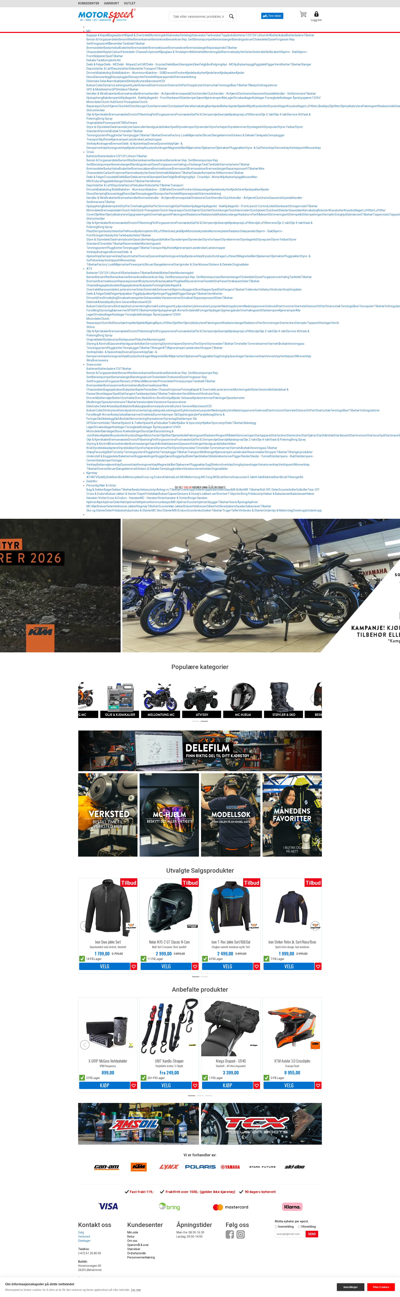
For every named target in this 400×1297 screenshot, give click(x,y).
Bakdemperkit (112, 97)
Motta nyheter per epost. (292, 1221)
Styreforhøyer (218, 127)
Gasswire (258, 93)
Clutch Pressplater (127, 102)
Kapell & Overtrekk (137, 35)
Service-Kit (295, 114)
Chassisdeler (94, 52)
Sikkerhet (213, 506)
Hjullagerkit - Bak (132, 97)
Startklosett (342, 435)
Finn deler (275, 16)
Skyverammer (194, 281)
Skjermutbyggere (182, 289)
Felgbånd (206, 64)
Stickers (129, 181)
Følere (187, 106)
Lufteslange (194, 164)
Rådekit (232, 435)
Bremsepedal (182, 93)
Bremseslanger (196, 47)
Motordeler (93, 102)
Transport (150, 68)
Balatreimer (126, 456)
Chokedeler (260, 39)
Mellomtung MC (195, 477)
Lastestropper (152, 139)
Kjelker (207, 423)
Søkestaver (252, 506)
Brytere (142, 81)
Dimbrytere (110, 410)
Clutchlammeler (156, 106)
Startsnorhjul (375, 435)
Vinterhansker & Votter (173, 498)
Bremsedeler (95, 47)
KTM (122, 122)
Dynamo (108, 85)
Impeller (131, 323)
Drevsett (170, 72)
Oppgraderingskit (139, 214)
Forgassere (99, 43)
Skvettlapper (202, 289)
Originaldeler (94, 122)
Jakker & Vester (126, 493)
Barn (115, 477)
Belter (165, 272)
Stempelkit (296, 214)
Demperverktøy (111, 256)
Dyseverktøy (165, 143)
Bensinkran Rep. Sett (180, 39)
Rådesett (263, 214)
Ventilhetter (282, 64)
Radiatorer (194, 214)
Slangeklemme (221, 135)
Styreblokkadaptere (105, 448)
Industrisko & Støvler (138, 510)
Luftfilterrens (251, 114)
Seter (248, 52)
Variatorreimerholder (197, 468)
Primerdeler (166, 381)
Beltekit (156, 272)
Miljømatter (194, 135)
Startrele (300, 306)
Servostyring (153, 343)
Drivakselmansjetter (130, 298)
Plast (89, 231)
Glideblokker (217, 456)
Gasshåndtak (158, 443)
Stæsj (90, 452)
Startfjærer (309, 435)
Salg (81, 1232)
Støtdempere (270, 310)
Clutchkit (123, 106)
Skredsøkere (227, 506)
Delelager (84, 1240)
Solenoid (144, 85)
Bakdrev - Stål (155, 72)
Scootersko (194, 510)
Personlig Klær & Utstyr (101, 485)
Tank (99, 60)
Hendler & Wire (96, 93)
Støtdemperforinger (108, 460)
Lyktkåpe (180, 231)
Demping (100, 193)
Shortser (222, 493)
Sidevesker (198, 35)
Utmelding (308, 1226)
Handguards (154, 127)
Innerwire (299, 93)
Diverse (166, 135)
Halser (310, 493)
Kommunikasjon (160, 502)
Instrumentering (136, 306)
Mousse (247, 177)
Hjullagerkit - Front (155, 97)
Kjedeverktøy (135, 147)
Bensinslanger (222, 39)
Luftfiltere (135, 381)
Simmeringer (271, 323)
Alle (223, 97)
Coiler (99, 85)
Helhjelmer (143, 502)
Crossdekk (111, 177)
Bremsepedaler (111, 210)
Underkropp (314, 510)
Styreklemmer (237, 127)
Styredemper (185, 127)
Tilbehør (309, 35)
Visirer (233, 502)
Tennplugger (130, 135)
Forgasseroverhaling (172, 164)
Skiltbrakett (272, 52)
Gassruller (139, 127)
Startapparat (262, 435)
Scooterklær (166, 506)
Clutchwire (245, 93)
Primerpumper (183, 381)
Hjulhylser (240, 64)
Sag (216, 356)
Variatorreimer (171, 298)
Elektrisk (92, 302)
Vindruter (276, 289)
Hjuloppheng (94, 97)
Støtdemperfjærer (193, 97)
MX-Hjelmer (179, 502)
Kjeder (240, 72)
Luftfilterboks (166, 231)
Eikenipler (155, 177)
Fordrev (181, 72)
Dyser (272, 39)
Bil (301, 477)
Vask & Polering (280, 439)
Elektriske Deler (96, 81)
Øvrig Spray (104, 118)
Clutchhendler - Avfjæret (239, 197)
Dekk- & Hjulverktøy (134, 143)
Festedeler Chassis (133, 52)
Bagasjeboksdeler (108, 285)
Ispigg (250, 64)
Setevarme (164, 289)
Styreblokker (126, 448)
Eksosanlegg (102, 77)
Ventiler (100, 110)
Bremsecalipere (141, 168)
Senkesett (174, 97)
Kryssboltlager (277, 106)
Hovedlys (133, 231)
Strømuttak (210, 85)
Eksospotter (136, 77)
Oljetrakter (222, 147)
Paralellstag (206, 414)
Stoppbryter (195, 85)
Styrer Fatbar (286, 127)
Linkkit (272, 206)
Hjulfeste (105, 139)
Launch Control (258, 206)
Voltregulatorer (268, 85)
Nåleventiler (114, 43)
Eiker (196, 64)
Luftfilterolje (251, 222)
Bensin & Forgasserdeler (102, 39)
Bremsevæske (118, 114)
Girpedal (269, 93)
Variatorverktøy (254, 356)
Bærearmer (119, 310)
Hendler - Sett (284, 93)
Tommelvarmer (257, 343)
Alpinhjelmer (105, 502)
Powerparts (111, 122)
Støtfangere (226, 289)
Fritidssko (118, 510)
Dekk (107, 293)
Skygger (212, 502)
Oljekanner (208, 147)
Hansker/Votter (96, 498)
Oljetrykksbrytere (351, 106)
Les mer (136, 1289)
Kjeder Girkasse (182, 398)
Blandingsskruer (242, 39)
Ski (99, 418)
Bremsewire (100, 360)
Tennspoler (366, 306)
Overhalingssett (160, 214)
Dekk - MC (110, 64)
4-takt (259, 477)
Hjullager (196, 206)
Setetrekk (258, 52)
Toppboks (227, 35)
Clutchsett (272, 210)
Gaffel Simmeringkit (162, 206)
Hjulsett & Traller (131, 423)
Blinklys (132, 81)
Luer (213, 493)
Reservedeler (132, 243)
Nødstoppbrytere (233, 306)
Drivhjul (167, 398)
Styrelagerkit (254, 127)
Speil (109, 56)
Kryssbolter (260, 106)
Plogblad (179, 281)
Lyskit (135, 85)
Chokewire (198, 197)
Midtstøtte (197, 52)
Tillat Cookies (381, 1287)
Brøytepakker (165, 281)
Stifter (183, 85)
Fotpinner (152, 52)
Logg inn (316, 20)
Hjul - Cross (197, 177)
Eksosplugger (120, 77)
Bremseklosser (158, 47)
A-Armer (180, 310)
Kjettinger (159, 293)
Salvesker (173, 35)
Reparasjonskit (216, 47)
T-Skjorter (234, 493)
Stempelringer (312, 214)
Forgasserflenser (118, 381)
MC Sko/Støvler (162, 510)
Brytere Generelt (122, 302)
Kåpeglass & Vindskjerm (174, 52)
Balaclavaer (298, 493)
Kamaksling (199, 106)
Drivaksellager (243, 97)
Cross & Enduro (96, 493)
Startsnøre (391, 435)
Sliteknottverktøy (221, 464)
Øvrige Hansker (198, 498)
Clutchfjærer (109, 106)
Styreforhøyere (172, 343)
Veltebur (264, 289)
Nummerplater (219, 231)
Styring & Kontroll (97, 343)
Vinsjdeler (295, 289)
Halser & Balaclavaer (277, 493)
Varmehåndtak (109, 131)
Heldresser (120, 506)
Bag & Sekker (95, 489)
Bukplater (146, 285)
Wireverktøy (313, 147)
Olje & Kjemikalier (97, 114)
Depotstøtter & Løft (99, 68)
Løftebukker (137, 185)
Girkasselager (202, 189)
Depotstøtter (120, 68)
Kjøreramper (213, 97)
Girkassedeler (153, 298)
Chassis (91, 285)
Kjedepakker (228, 72)
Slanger (306, 64)
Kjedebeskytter (196, 72)
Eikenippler (186, 64)
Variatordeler (145, 402)
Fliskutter (141, 339)
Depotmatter (130, 256)
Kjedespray (236, 114)
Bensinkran (158, 39)
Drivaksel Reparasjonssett (198, 298)
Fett (154, 114)
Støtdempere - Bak (282, 456)
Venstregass (296, 343)
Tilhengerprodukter (300, 452)
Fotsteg (157, 285)
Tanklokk (128, 43)
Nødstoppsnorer (254, 306)
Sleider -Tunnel (260, 456)
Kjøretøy (91, 473)
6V (268, 35)
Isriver (228, 456)
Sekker (116, 489)
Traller (173, 423)
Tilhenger (156, 348)
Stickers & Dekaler (243, 135)
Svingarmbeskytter (106, 235)
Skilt (109, 452)
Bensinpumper (203, 39)
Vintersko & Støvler (251, 510)
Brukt (122, 477)
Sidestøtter (136, 68)
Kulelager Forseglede (266, 97)
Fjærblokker (201, 456)
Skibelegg (107, 418)
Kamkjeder (231, 106)
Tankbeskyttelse (129, 235)
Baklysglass (140, 406)
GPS (115, 89)
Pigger (270, 64)
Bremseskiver (177, 47)
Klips (250, 106)
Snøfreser (221, 281)
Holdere (123, 89)
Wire (261, 168)
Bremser (116, 143)
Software (131, 122)
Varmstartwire (229, 164)
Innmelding (286, 1226)
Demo (228, 477)
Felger (115, 293)
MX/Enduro (179, 510)
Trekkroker (252, 289)
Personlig (100, 452)
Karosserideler (108, 289)
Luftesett (232, 256)
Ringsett (221, 435)
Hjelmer (91, 502)
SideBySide (105, 477)
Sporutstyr (218, 423)
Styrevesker (215, 343)
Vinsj (285, 289)
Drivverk (91, 72)
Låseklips (323, 106)
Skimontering (138, 418)
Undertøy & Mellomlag (278, 510)
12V (248, 35)
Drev (100, 298)
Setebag (185, 35)
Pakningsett (370, 106)
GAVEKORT (111, 3)
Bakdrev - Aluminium (132, 72)
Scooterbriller (287, 489)
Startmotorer (159, 85)
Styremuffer (190, 343)
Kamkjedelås (215, 106)
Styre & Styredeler (98, 127)
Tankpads (261, 135)
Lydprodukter (183, 306)
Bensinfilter (125, 39)
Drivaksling (110, 298)
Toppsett (313, 323)
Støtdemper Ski (186, 418)
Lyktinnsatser (200, 306)
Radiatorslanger (228, 214)
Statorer (173, 85)
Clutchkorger (137, 106)
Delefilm (91, 481)
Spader (240, 506)
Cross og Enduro (152, 477)
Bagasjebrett (116, 35)
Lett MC (179, 477)
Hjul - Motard (213, 177)
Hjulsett (147, 423)
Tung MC (211, 477)
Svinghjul (340, 214)
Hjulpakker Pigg (129, 293)
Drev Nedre (142, 398)
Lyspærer (306, 97)
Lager (230, 97)
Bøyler (107, 52)
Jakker (205, 493)
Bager (108, 489)
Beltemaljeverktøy (109, 464)
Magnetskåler (177, 147)
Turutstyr (118, 452)
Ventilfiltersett (191, 393)
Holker (166, 127)
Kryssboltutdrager (156, 147)
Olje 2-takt (267, 114)
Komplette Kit (112, 60)
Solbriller (302, 489)
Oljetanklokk (179, 435)
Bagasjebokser (130, 285)
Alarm (111, 81)
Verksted (84, 1236)
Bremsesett (180, 168)
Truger (226, 510)
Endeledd (192, 310)
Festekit (149, 77)
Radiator (234, 231)
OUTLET (130, 3)
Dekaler (91, 60)
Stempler (328, 214)
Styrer (203, 343)
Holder (166, 285)
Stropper (206, 348)
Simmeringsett (279, 214)
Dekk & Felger (95, 64)
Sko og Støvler (95, 510)
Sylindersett (354, 214)
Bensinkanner (142, 39)
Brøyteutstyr (147, 281)
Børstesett (154, 81)
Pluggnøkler (237, 147)
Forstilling (92, 310)
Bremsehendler (128, 93)
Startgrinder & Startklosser (191, 264)
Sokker (206, 510)
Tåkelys (253, 85)
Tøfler (235, 510)
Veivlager (325, 323)
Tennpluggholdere (172, 468)
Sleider (245, 456)
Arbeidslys (104, 302)
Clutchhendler (214, 197)
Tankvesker (213, 35)
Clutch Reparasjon (172, 210)
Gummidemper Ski (166, 414)
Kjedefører (213, 72)
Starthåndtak (325, 435)
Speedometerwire (114, 402)
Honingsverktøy (117, 147)
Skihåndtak (121, 418)
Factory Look (179, 135)
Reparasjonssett (237, 168)
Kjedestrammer (202, 398)
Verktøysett (297, 147)
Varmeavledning (185, 77)
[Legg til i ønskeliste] (133, 966)
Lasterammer (127, 289)
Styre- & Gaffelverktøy (259, 147)
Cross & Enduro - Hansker (123, 498)
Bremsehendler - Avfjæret (156, 93)
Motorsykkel (134, 477)
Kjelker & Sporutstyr (190, 423)
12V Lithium (259, 35)
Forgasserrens (166, 114)
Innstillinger (351, 1287)
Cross (90, 152)
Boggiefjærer (164, 456)
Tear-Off (313, 489)
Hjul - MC (228, 64)
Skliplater (99, 56)
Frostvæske (183, 114)
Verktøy (91, 143)
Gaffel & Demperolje (204, 114)
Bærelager (108, 431)
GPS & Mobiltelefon (99, 89)
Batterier (240, 35)
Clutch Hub (108, 102)
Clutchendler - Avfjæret (222, 93)
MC (88, 31)
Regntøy (142, 506)
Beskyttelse (111, 47)
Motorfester (152, 435)
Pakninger (219, 398)
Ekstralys (120, 306)
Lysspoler (215, 306)
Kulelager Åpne (290, 97)
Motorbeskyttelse (197, 231)
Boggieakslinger (144, 456)
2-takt (251, 477)
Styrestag (105, 310)
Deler (168, 189)
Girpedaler (295, 210)
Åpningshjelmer (247, 502)
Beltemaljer (104, 398)
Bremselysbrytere (160, 406)
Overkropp (299, 510)
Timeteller (125, 131)
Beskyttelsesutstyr (144, 489)
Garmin (97, 423)
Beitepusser (127, 339)
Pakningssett (214, 323)
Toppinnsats (381, 214)
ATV (89, 268)
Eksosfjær (129, 193)
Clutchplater (175, 106)
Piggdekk (260, 64)
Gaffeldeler (183, 206)
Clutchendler (199, 93)
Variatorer (160, 402)
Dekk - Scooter (156, 64)
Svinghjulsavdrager (231, 356)
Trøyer (140, 493)
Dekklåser (172, 64)
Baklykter (121, 81)
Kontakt (152, 306)
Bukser (111, 493)
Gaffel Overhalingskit (135, 206)
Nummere (226, 172)
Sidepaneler (248, 231)
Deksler (284, 210)
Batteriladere (295, 35)
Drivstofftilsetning (140, 114)
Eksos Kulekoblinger (128, 431)
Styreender (201, 127)
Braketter (125, 47)
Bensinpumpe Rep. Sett (186, 277)
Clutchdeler (127, 398)
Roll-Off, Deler (269, 489)
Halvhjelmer (128, 502)
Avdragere (104, 143)
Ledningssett (122, 85)
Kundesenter (88, 3)
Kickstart (323, 210)
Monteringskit (158, 35)
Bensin (90, 277)
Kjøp (166, 1085)
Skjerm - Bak (288, 52)
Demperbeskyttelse (106, 231)
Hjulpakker (146, 293)
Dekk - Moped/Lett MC (132, 64)
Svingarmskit (298, 206)
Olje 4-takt (281, 114)
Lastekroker (135, 139)
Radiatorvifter (248, 214)
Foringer (203, 310)
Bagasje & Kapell (97, 35)
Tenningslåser (227, 85)
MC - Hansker (149, 498)
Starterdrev (287, 323)
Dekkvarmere (140, 177)
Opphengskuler (230, 310)
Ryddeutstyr (111, 339)
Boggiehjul (179, 456)
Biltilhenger (207, 452)
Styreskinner (155, 418)
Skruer (206, 135)
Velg (104, 966)
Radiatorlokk (386, 106)
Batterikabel (278, 35)
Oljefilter (334, 106)
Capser (172, 493)
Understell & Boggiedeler (102, 456)
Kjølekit (242, 106)
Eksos (90, 77)
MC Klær (91, 506)
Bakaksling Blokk (108, 72)
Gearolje (223, 114)
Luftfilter (311, 106)
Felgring (217, 64)
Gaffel (123, 231)
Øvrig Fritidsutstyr (252, 493)
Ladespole (158, 410)
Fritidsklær (152, 493)
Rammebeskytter (233, 52)
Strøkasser (235, 281)
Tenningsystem (96, 135)
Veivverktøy (282, 147)
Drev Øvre (156, 398)
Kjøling (150, 323)
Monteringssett (151, 243)
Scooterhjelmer (197, 502)
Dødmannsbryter (121, 127)
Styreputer (270, 127)
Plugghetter (114, 135)
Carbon (116, 52)
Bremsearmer (113, 385)
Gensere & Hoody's (189, 493)
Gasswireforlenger (191, 443)
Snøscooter (94, 364)
